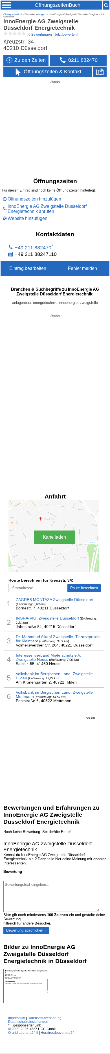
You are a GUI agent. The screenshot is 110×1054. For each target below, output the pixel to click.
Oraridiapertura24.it (23, 1032)
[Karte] (100, 72)
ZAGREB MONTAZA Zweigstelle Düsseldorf (54, 600)
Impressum (16, 1018)
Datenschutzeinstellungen (28, 1021)
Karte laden (54, 537)
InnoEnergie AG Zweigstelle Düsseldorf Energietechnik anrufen (47, 209)
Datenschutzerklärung (44, 1018)
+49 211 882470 (33, 248)
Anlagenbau (42, 14)
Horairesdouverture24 (57, 1032)
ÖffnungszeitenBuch (57, 5)
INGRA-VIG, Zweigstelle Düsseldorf (47, 618)
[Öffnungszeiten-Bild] (26, 1002)
